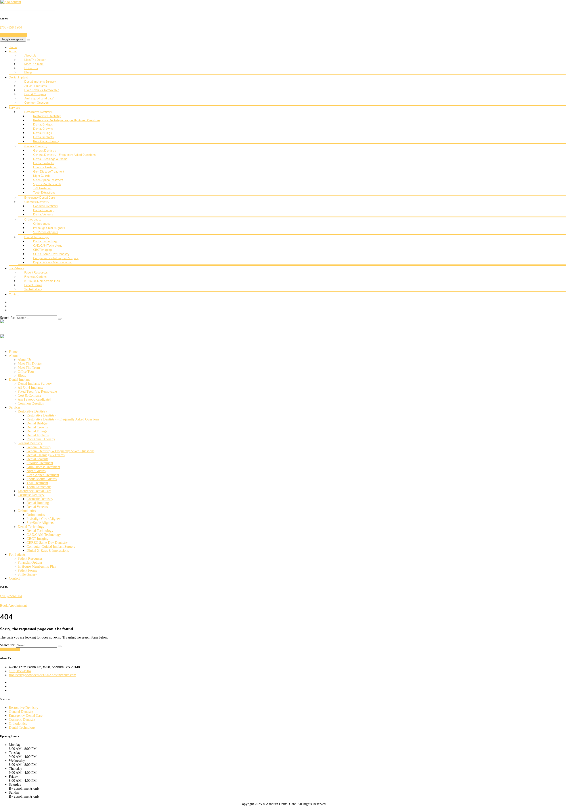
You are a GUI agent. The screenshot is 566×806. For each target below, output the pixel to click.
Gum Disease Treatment (48, 172)
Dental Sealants (43, 163)
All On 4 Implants (35, 86)
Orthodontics (32, 220)
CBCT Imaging (42, 250)
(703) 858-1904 (11, 27)
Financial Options (35, 277)
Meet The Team (34, 64)
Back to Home (10, 649)
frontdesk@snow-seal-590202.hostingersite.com (42, 675)
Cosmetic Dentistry (36, 202)
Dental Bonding (43, 210)
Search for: (7, 317)
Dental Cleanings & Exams (50, 159)
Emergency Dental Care (39, 198)
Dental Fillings (42, 133)
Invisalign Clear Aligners (49, 228)
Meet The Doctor (35, 60)
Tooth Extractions (44, 193)
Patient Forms (33, 285)
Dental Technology (36, 237)
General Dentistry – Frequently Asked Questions (64, 155)
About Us (30, 56)
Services (14, 108)
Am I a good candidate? (39, 99)
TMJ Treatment (42, 188)
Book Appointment (13, 35)
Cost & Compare (35, 94)
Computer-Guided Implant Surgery (55, 258)
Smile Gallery (33, 289)
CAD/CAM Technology (47, 246)
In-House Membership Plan (42, 281)
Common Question (36, 103)
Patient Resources (36, 273)
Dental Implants (43, 137)
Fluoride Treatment (45, 167)
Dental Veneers (43, 215)
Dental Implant (18, 78)
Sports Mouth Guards (47, 184)
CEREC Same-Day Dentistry (51, 254)
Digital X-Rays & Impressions (52, 262)
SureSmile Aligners (45, 232)
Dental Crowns (43, 129)
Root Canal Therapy (46, 141)
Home (13, 47)
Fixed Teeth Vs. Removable (41, 90)
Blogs (28, 72)
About (13, 51)
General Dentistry (35, 146)
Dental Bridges (43, 125)
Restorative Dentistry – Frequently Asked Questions (66, 120)
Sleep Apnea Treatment (48, 180)
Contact (14, 295)
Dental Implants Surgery (40, 82)
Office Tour (31, 68)
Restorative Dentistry (38, 112)
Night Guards (41, 176)
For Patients (16, 268)
